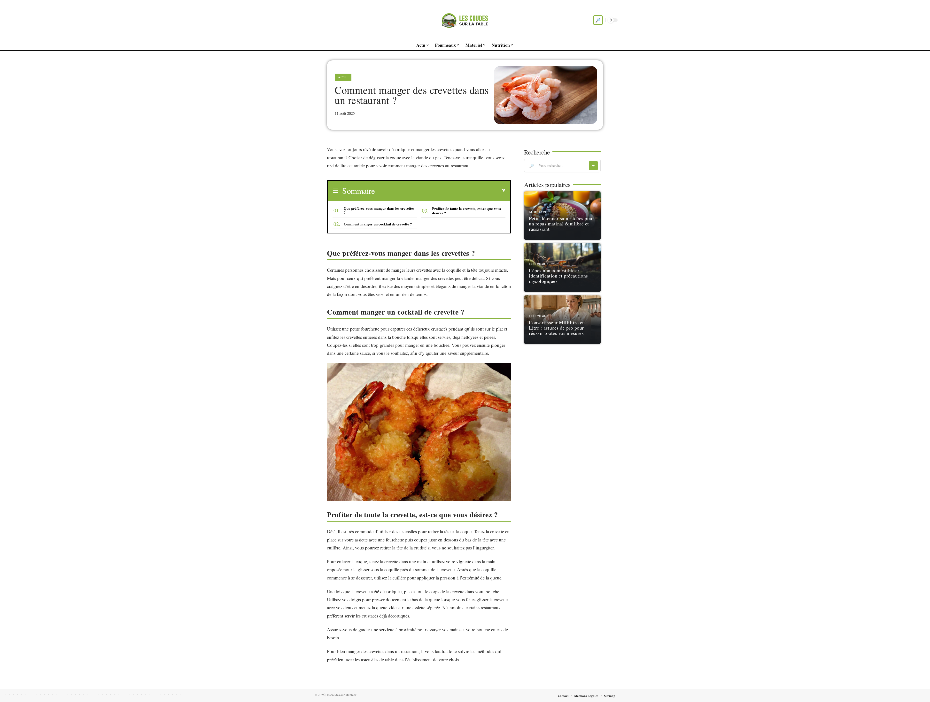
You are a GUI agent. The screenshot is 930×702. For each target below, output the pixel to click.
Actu (343, 77)
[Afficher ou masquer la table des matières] (440, 190)
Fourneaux (539, 264)
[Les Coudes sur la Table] (465, 20)
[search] (598, 20)
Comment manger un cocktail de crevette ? (378, 224)
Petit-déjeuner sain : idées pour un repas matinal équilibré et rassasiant (561, 223)
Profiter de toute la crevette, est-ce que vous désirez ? (466, 211)
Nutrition (537, 212)
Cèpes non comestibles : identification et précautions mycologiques (558, 275)
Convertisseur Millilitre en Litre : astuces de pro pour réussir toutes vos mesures (557, 327)
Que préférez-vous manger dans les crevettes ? (379, 210)
